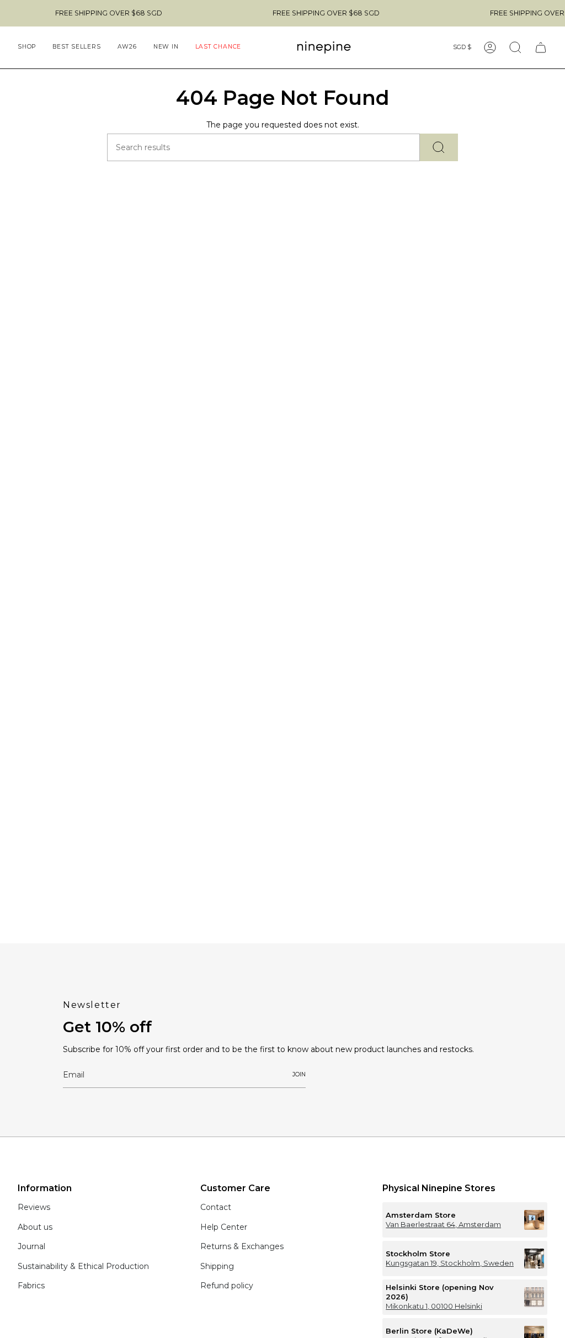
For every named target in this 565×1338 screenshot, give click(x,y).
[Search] (439, 147)
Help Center (223, 1227)
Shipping (217, 1266)
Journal (31, 1246)
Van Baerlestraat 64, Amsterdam (443, 1224)
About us (35, 1227)
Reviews (34, 1207)
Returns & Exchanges (242, 1246)
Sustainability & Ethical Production (83, 1266)
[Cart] (540, 47)
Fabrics (31, 1286)
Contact (215, 1207)
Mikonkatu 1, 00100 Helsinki (434, 1306)
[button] (26, 47)
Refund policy (226, 1286)
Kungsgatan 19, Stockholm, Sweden (450, 1263)
